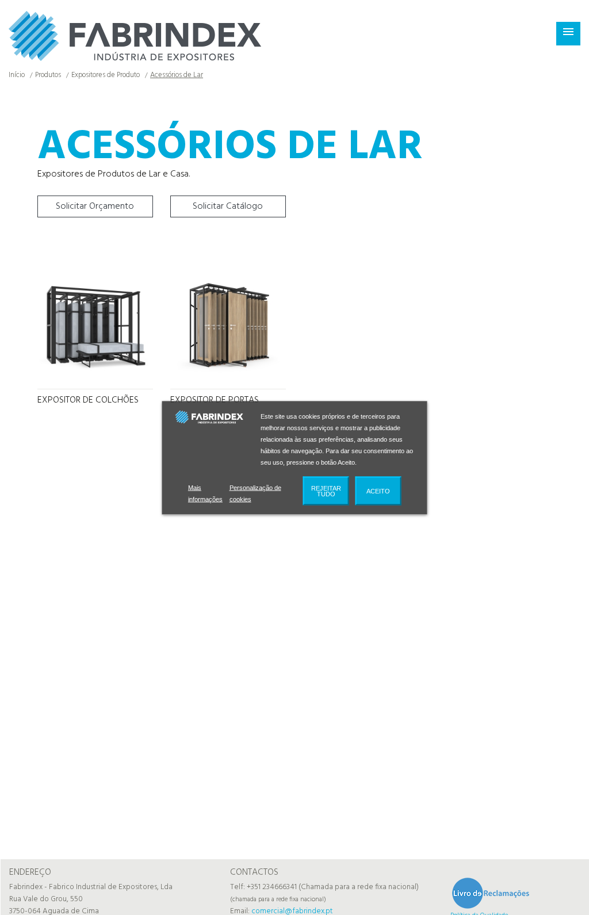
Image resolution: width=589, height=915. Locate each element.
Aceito (378, 496)
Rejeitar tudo (326, 496)
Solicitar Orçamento (95, 206)
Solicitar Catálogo (228, 206)
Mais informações (206, 498)
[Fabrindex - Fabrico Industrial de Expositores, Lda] (135, 36)
